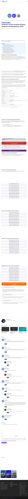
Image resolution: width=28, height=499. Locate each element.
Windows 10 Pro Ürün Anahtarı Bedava (7, 48)
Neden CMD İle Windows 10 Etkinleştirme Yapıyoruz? (9, 51)
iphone (26, 485)
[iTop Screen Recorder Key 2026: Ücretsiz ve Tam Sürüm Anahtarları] (14, 329)
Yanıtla (5, 359)
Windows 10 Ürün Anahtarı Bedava (6, 44)
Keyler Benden (3, 28)
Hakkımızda (11, 485)
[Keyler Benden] (5, 1)
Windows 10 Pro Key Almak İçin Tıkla (14, 150)
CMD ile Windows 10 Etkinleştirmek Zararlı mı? (9, 52)
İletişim (11, 486)
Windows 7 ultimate (25, 493)
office (25, 486)
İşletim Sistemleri (10, 20)
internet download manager (22, 485)
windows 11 (21, 494)
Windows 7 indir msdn (22, 492)
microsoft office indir (21, 486)
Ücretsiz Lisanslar (6, 20)
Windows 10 (16, 57)
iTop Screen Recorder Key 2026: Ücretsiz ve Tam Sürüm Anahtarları (14, 332)
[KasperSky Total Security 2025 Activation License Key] (5, 329)
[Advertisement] (14, 8)
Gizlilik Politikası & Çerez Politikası (14, 484)
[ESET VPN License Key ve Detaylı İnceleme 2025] (22, 329)
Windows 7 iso (21, 493)
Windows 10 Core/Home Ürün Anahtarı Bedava (9, 50)
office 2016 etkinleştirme (22, 487)
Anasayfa (3, 20)
